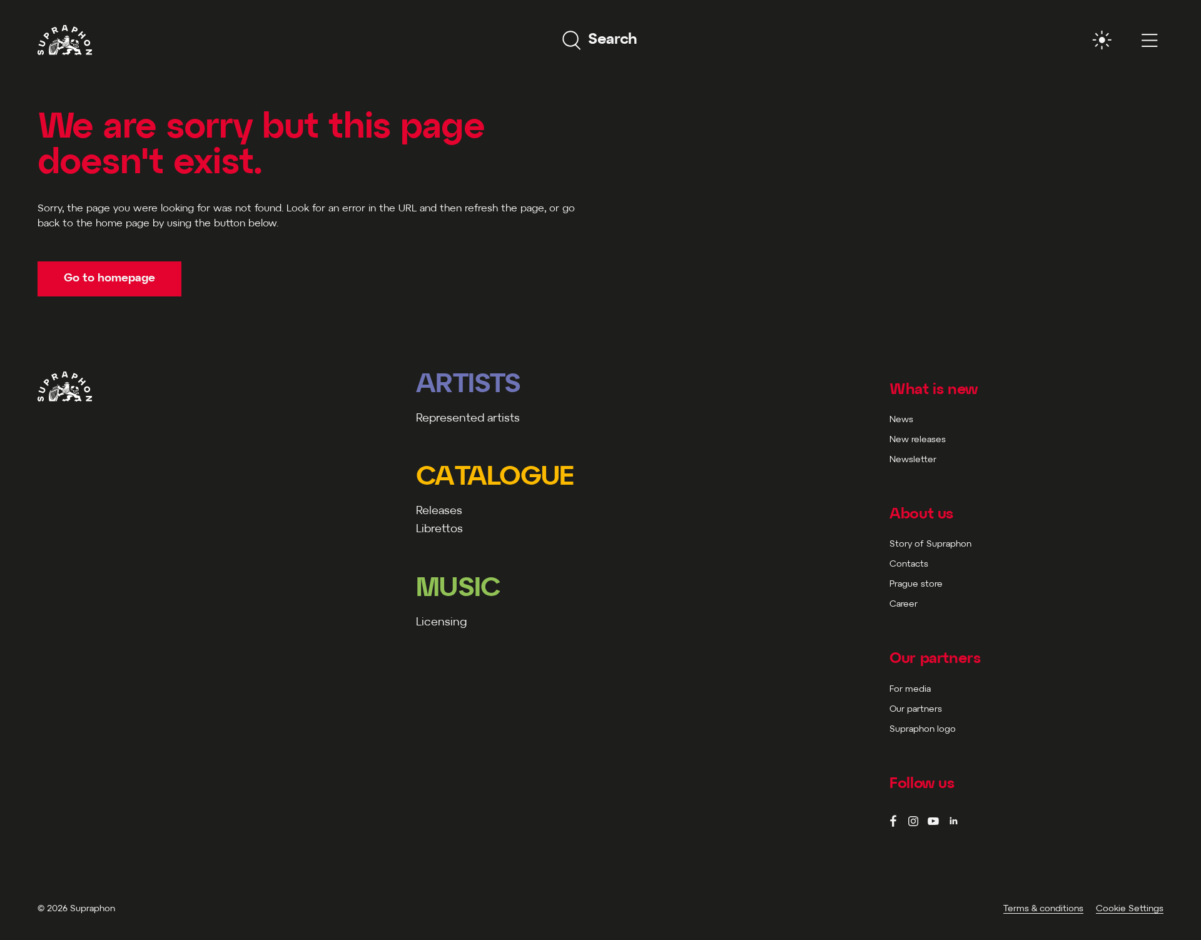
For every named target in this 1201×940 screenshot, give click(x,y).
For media (910, 689)
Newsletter (912, 460)
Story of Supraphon (930, 544)
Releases (439, 511)
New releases (917, 440)
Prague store (916, 584)
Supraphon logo (922, 729)
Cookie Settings (1129, 909)
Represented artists (468, 418)
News (901, 420)
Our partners (915, 709)
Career (903, 604)
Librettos (439, 529)
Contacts (908, 564)
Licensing (441, 622)
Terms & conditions (1043, 909)
